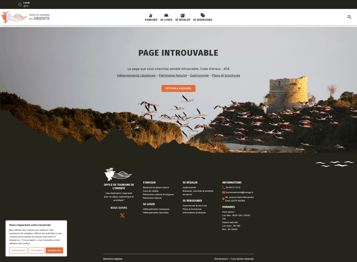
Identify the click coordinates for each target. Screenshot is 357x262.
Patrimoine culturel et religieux (158, 194)
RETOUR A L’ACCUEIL (178, 88)
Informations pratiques (194, 212)
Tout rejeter (36, 250)
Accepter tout (54, 250)
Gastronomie (199, 75)
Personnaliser (18, 250)
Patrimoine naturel (152, 198)
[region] (36, 238)
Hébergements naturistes (156, 212)
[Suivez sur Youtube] (115, 215)
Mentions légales (112, 258)
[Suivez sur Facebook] (129, 215)
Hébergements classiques (136, 75)
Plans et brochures (226, 75)
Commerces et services (195, 205)
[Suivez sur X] (122, 215)
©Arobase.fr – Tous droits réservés (234, 258)
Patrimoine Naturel (173, 75)
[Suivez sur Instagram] (109, 215)
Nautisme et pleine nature (156, 187)
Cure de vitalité (150, 191)
